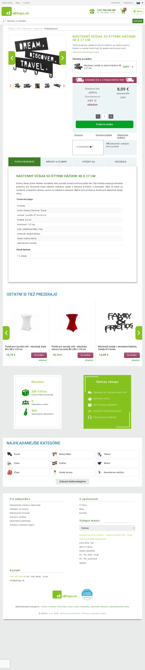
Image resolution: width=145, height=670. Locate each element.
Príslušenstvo (51, 29)
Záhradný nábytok (99, 607)
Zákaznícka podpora (122, 136)
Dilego (11, 29)
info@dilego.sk (17, 580)
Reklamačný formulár (20, 513)
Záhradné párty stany (119, 607)
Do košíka (39, 355)
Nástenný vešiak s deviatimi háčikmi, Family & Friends (117, 348)
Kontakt (26, 3)
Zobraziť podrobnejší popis (85, 52)
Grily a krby (73, 607)
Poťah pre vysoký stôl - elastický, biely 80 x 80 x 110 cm (25, 348)
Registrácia (128, 3)
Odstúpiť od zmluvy (19, 509)
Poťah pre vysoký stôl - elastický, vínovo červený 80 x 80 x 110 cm (69, 348)
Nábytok (38, 29)
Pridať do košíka (104, 124)
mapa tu (82, 563)
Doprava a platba (104, 135)
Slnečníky (84, 607)
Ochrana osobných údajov (22, 525)
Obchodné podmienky (20, 521)
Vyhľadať (137, 21)
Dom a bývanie (24, 29)
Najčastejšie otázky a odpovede (25, 505)
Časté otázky (7, 3)
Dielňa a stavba (48, 607)
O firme (82, 505)
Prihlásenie (115, 3)
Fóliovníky (62, 607)
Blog (18, 3)
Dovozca (78, 135)
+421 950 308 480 (18, 576)
